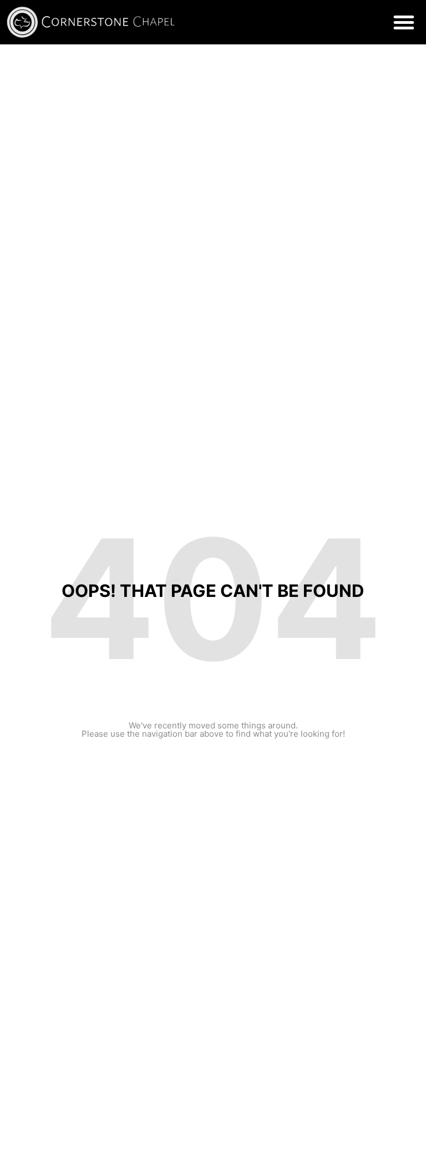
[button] (403, 22)
